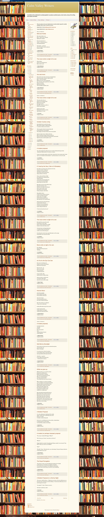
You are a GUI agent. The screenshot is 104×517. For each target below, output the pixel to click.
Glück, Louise (73, 64)
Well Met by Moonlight (43, 344)
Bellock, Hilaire (73, 62)
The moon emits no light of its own (46, 59)
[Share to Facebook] (57, 54)
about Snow (73, 70)
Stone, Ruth (73, 66)
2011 (29, 144)
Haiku (40, 71)
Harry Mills (30, 36)
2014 (29, 71)
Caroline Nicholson (29, 27)
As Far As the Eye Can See (45, 260)
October (30, 76)
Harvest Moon (41, 290)
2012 (29, 143)
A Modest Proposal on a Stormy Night (47, 478)
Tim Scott (48, 118)
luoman (51, 509)
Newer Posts (39, 498)
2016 (29, 69)
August (30, 132)
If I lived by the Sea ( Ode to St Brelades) (48, 166)
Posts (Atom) (43, 500)
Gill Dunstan (30, 32)
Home (27, 19)
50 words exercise (42, 55)
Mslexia (72, 74)
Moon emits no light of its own (45, 245)
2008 (29, 149)
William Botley (47, 341)
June (30, 135)
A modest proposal (42, 148)
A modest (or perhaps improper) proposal (48, 433)
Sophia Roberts (49, 319)
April (30, 138)
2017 (29, 67)
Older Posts (65, 498)
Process (29, 48)
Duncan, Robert (73, 63)
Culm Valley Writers (40, 5)
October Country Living (43, 122)
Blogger (58, 509)
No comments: (50, 54)
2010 (29, 146)
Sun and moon (41, 74)
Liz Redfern (41, 145)
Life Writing (30, 43)
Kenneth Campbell (29, 41)
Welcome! (48, 19)
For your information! (30, 29)
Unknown (30, 505)
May (30, 136)
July (30, 134)
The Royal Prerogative (43, 461)
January (30, 141)
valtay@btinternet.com (49, 29)
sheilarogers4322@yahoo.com (50, 27)
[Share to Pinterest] (58, 54)
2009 (29, 147)
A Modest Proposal (42, 411)
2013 (29, 73)
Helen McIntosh (44, 71)
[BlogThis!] (55, 54)
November (31, 74)
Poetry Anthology (41, 19)
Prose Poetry (30, 50)
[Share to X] (56, 54)
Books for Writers (33, 19)
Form (29, 31)
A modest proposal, (42, 323)
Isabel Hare (41, 408)
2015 (29, 70)
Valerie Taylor (49, 287)
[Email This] (54, 54)
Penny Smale (30, 45)
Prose (49, 163)
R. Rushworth (30, 52)
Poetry (46, 55)
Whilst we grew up (42, 369)
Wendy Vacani (30, 61)
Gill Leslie (29, 33)
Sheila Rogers (49, 55)
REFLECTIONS (41, 33)
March (30, 139)
